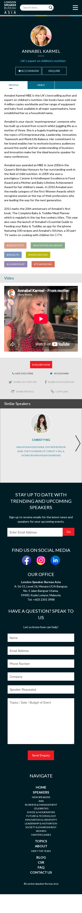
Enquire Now (41, 364)
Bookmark (30, 71)
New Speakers (41, 797)
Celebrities (41, 808)
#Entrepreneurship (47, 245)
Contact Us (41, 872)
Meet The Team (41, 851)
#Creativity (15, 245)
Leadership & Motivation (41, 823)
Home (41, 787)
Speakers (41, 792)
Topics (41, 841)
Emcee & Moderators (41, 812)
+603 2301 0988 (23, 373)
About (41, 846)
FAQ (41, 867)
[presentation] (78, 443)
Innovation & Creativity (41, 819)
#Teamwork (43, 264)
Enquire (54, 71)
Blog (41, 857)
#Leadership (16, 264)
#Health (13, 254)
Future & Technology (41, 815)
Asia (41, 800)
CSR (41, 862)
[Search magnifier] (51, 7)
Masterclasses (41, 834)
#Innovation (38, 254)
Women (41, 831)
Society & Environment (41, 827)
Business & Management (41, 804)
